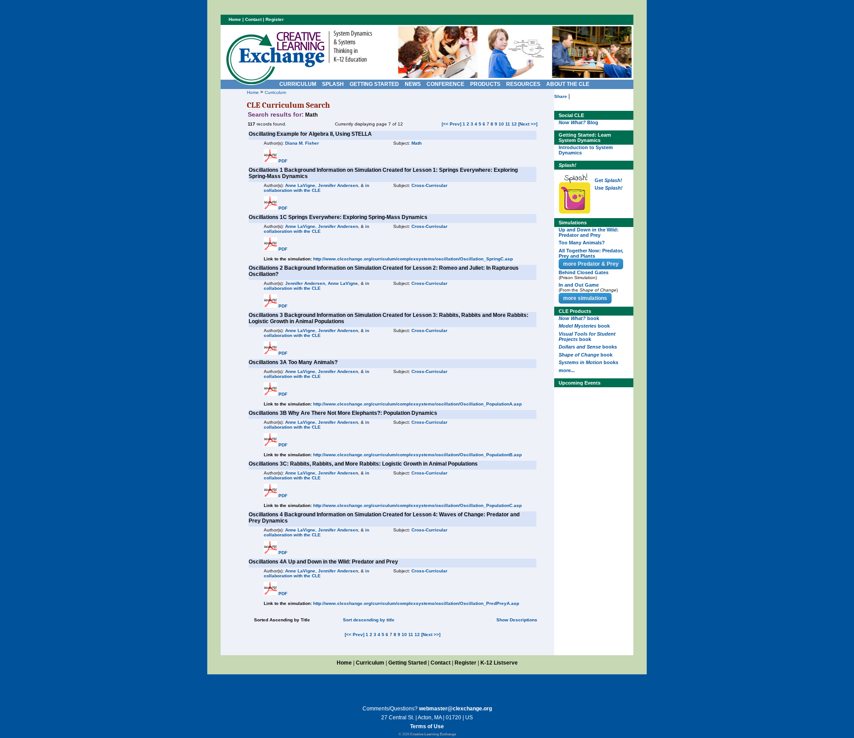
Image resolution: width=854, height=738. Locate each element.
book (579, 318)
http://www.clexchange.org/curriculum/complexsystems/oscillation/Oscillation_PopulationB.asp (417, 454)
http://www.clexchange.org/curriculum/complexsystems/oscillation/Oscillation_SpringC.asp (413, 258)
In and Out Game (579, 285)
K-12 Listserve (499, 663)
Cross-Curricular (429, 185)
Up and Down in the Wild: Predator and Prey (589, 232)
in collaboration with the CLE (316, 188)
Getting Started (407, 663)
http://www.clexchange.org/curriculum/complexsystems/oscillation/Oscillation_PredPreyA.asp (416, 603)
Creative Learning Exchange (433, 734)
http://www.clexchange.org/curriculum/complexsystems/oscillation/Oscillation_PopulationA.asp (417, 403)
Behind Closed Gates (583, 272)
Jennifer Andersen (338, 185)
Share (560, 96)
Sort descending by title (369, 619)
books (588, 346)
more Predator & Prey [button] (591, 264)
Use (609, 188)
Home (253, 92)
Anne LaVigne (300, 185)
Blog (578, 122)
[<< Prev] (451, 124)
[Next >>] (527, 124)
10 (501, 124)
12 (514, 124)
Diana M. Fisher (302, 143)
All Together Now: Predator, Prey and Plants (591, 253)
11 (507, 124)
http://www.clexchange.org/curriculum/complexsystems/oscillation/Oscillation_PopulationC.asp (417, 505)
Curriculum (275, 92)
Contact (253, 19)
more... (567, 370)
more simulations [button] (585, 298)
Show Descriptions (516, 619)
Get (608, 180)
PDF (282, 160)
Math (416, 143)
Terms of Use (427, 726)
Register (275, 19)
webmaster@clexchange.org (455, 709)
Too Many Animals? (582, 242)
